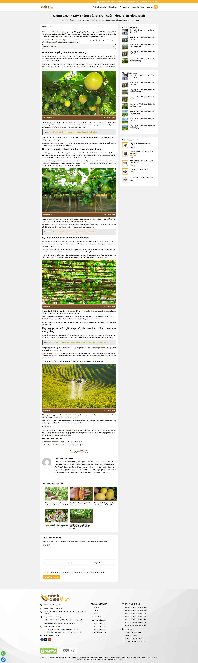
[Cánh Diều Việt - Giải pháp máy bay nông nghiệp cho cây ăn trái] (50, 7)
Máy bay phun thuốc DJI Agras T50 (135, 613)
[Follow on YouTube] (49, 639)
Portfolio (96, 607)
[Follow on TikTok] (45, 639)
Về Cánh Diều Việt (100, 7)
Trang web (96, 563)
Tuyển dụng (97, 616)
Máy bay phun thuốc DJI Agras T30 (135, 625)
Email (70, 563)
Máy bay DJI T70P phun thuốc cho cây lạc (142, 119)
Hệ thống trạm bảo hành (106, 1)
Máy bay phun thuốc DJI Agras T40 (135, 619)
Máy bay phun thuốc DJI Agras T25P (135, 610)
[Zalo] (3, 659)
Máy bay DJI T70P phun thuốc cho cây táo (142, 53)
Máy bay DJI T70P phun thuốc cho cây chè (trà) (142, 127)
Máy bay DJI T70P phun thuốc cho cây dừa (142, 38)
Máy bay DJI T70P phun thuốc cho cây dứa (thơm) (142, 45)
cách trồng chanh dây (50, 42)
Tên (44, 563)
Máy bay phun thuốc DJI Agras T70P (135, 607)
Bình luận (46, 545)
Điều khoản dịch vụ (100, 632)
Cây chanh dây (84, 20)
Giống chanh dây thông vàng (53, 32)
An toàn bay (125, 7)
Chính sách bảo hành (100, 630)
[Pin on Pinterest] (82, 451)
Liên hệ (150, 7)
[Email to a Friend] (79, 451)
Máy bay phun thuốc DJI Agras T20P (135, 622)
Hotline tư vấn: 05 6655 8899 (126, 1)
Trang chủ (63, 20)
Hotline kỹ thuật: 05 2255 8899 (149, 1)
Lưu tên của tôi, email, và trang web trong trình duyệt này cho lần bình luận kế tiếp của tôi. (75, 572)
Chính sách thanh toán (101, 627)
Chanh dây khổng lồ (51, 441)
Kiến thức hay (138, 7)
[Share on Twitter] (75, 451)
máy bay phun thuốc (99, 348)
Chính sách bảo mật (100, 624)
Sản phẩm (113, 7)
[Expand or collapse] (113, 46)
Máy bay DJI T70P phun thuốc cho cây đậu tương (142, 60)
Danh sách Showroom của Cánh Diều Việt (142, 31)
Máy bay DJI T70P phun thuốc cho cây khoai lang (142, 112)
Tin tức (96, 610)
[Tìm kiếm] (156, 7)
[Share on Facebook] (72, 451)
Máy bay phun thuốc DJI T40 (52, 353)
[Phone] (3, 653)
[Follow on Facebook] (42, 639)
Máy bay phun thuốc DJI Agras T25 (135, 616)
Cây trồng (72, 20)
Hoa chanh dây (51, 66)
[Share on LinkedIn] (86, 451)
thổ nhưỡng (106, 155)
